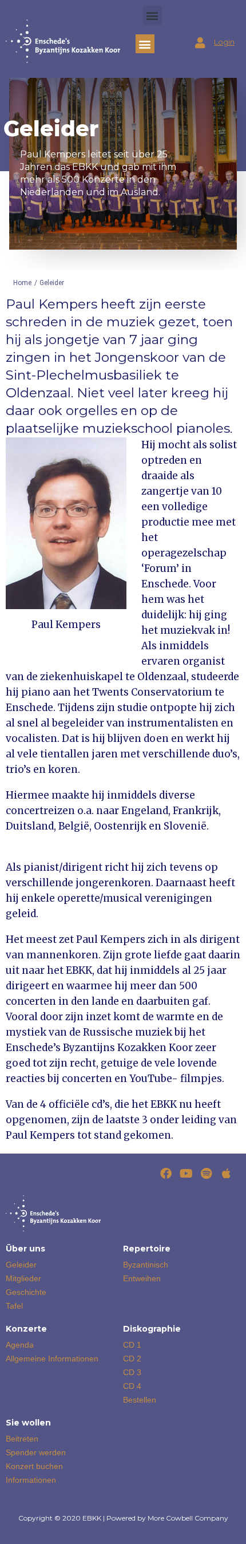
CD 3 (132, 1372)
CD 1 (132, 1344)
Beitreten (22, 1438)
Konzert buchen (34, 1466)
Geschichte (26, 1292)
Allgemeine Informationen (52, 1358)
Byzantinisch (145, 1264)
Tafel (14, 1305)
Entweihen (142, 1278)
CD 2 (132, 1358)
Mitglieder (23, 1278)
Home (22, 283)
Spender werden (36, 1452)
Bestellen (139, 1399)
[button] (152, 15)
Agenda (20, 1344)
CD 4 (132, 1386)
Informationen (31, 1479)
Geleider (21, 1264)
